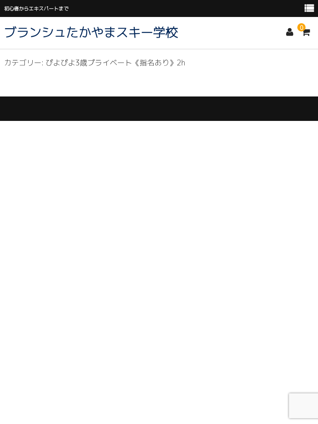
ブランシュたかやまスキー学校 (91, 32)
